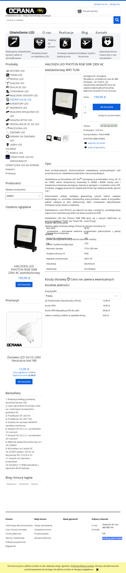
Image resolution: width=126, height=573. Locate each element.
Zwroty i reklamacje (15, 537)
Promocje (11, 173)
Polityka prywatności (16, 542)
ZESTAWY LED (17, 70)
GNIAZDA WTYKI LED (21, 120)
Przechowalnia (41, 533)
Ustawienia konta (42, 529)
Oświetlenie (24, 484)
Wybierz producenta (15, 189)
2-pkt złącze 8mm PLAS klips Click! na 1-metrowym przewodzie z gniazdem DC (23, 409)
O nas (94, 525)
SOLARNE (11, 148)
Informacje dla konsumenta (19, 525)
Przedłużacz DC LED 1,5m (20, 418)
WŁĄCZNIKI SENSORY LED (24, 95)
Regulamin (11, 546)
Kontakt (96, 529)
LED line (99, 130)
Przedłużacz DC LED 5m (19, 415)
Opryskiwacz (12, 484)
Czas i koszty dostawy (16, 529)
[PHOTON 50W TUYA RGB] (48, 138)
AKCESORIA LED (18, 128)
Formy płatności (13, 533)
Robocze (34, 484)
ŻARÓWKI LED (17, 132)
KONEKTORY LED (19, 103)
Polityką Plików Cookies (82, 565)
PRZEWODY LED (18, 107)
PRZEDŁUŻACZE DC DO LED (24, 124)
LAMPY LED (16, 144)
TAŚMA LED (16, 74)
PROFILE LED (16, 79)
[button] (94, 142)
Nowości (10, 169)
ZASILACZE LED (18, 87)
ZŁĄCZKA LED (17, 83)
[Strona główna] (26, 10)
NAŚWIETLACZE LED (20, 99)
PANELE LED (16, 152)
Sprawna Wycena (42, 537)
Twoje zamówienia (43, 525)
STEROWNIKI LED (19, 91)
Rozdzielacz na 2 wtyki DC (20, 448)
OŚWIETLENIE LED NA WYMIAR (22, 165)
